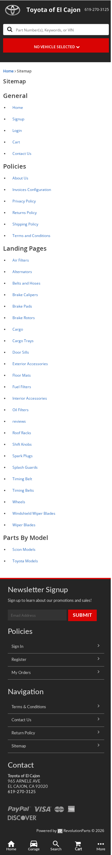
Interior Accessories (29, 398)
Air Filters (20, 260)
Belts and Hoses (26, 283)
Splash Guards (25, 467)
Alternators (22, 271)
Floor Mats (21, 375)
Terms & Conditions (29, 707)
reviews (19, 421)
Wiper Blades (23, 524)
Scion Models (23, 549)
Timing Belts (23, 490)
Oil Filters (20, 409)
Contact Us (21, 153)
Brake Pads (22, 306)
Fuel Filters (21, 386)
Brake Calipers (25, 294)
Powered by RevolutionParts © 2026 (70, 830)
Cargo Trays (23, 340)
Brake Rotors (23, 317)
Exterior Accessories (30, 363)
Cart (16, 142)
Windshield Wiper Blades (33, 513)
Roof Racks (21, 432)
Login (17, 130)
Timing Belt (22, 478)
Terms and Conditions (31, 235)
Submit (82, 615)
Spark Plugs (22, 455)
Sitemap (19, 746)
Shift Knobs (22, 444)
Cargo (17, 329)
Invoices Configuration (31, 189)
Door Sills (20, 352)
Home (8, 71)
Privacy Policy (24, 201)
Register (19, 660)
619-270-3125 (22, 792)
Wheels (18, 501)
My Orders (21, 673)
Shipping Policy (25, 224)
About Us (20, 178)
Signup (18, 119)
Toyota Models (25, 561)
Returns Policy (24, 212)
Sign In (17, 646)
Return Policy (23, 733)
